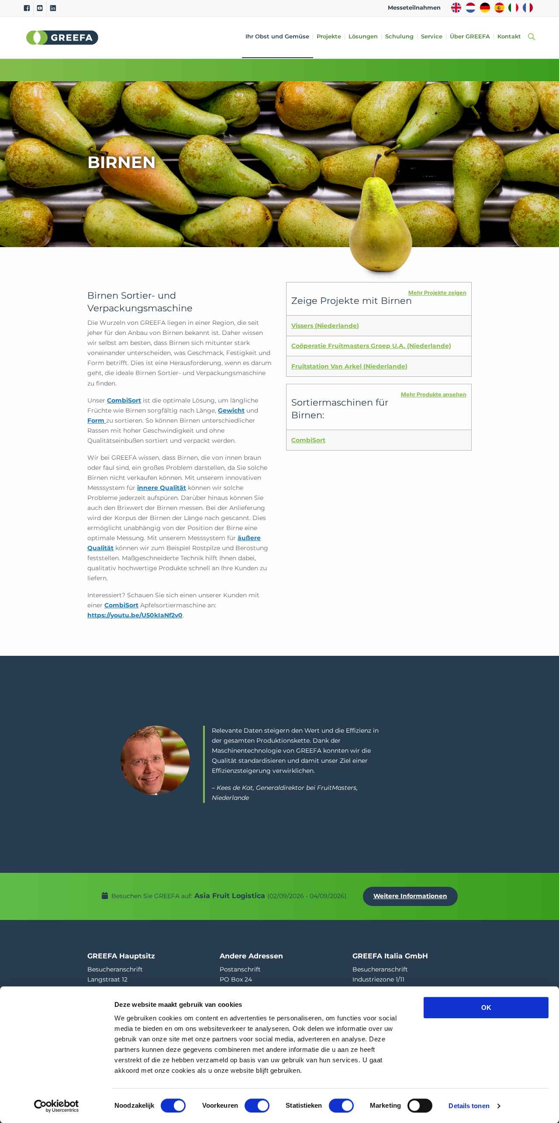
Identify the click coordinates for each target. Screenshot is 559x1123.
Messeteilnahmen (414, 7)
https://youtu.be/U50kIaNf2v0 (135, 615)
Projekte (329, 37)
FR (528, 8)
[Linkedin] (53, 8)
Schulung (399, 37)
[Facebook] (27, 8)
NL (471, 8)
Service (431, 37)
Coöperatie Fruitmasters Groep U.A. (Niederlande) (371, 346)
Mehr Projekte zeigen (437, 292)
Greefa (62, 37)
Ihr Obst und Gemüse (277, 37)
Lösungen (363, 37)
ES (499, 8)
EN (456, 8)
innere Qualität (161, 488)
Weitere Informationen (410, 896)
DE (485, 8)
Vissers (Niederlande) (325, 326)
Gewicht (231, 410)
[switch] (257, 1106)
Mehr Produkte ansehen (433, 394)
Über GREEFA (470, 37)
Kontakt (509, 37)
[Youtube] (40, 8)
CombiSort (124, 400)
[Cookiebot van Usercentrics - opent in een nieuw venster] (56, 1106)
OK (486, 1007)
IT (513, 8)
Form (96, 420)
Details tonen (469, 1105)
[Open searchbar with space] (529, 37)
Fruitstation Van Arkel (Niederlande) (349, 366)
